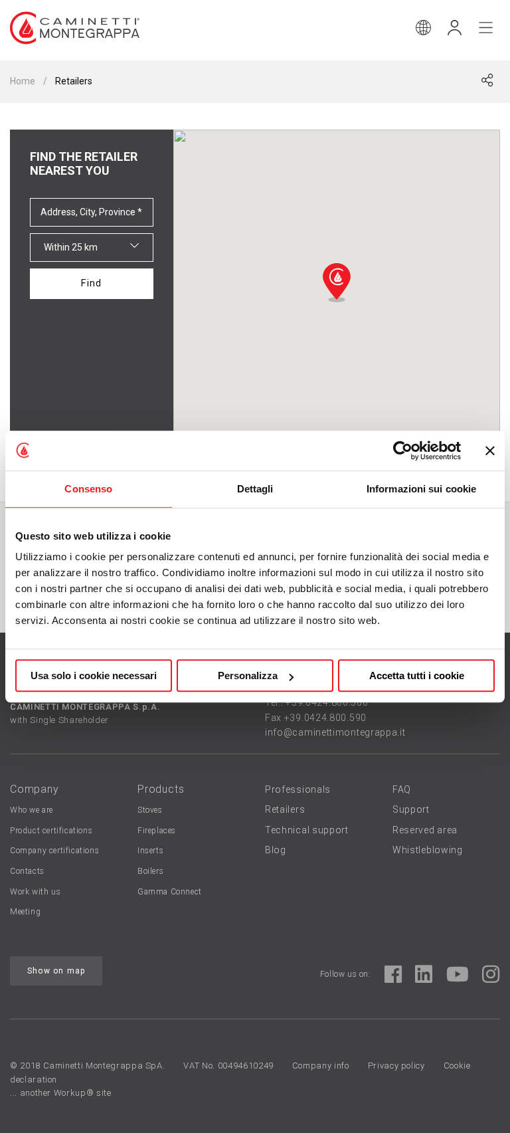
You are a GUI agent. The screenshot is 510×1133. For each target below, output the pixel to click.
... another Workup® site (61, 1093)
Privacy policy (396, 1066)
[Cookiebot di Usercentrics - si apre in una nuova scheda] (403, 451)
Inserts (150, 850)
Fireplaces (156, 830)
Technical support (307, 830)
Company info (320, 1066)
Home (22, 81)
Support (411, 809)
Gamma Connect (169, 891)
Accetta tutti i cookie (416, 675)
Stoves (150, 810)
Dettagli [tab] (255, 488)
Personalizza (248, 675)
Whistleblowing (427, 850)
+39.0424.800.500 (327, 702)
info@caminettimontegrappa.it (335, 732)
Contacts (27, 871)
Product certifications (51, 830)
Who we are (31, 810)
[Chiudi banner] (490, 450)
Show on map (56, 971)
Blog (275, 850)
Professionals (298, 789)
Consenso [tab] (88, 488)
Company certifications (54, 850)
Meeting (25, 911)
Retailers (285, 809)
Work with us (35, 891)
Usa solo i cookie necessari (94, 675)
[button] (336, 283)
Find (91, 283)
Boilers (150, 871)
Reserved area (425, 830)
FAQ (401, 789)
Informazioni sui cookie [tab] (421, 488)
